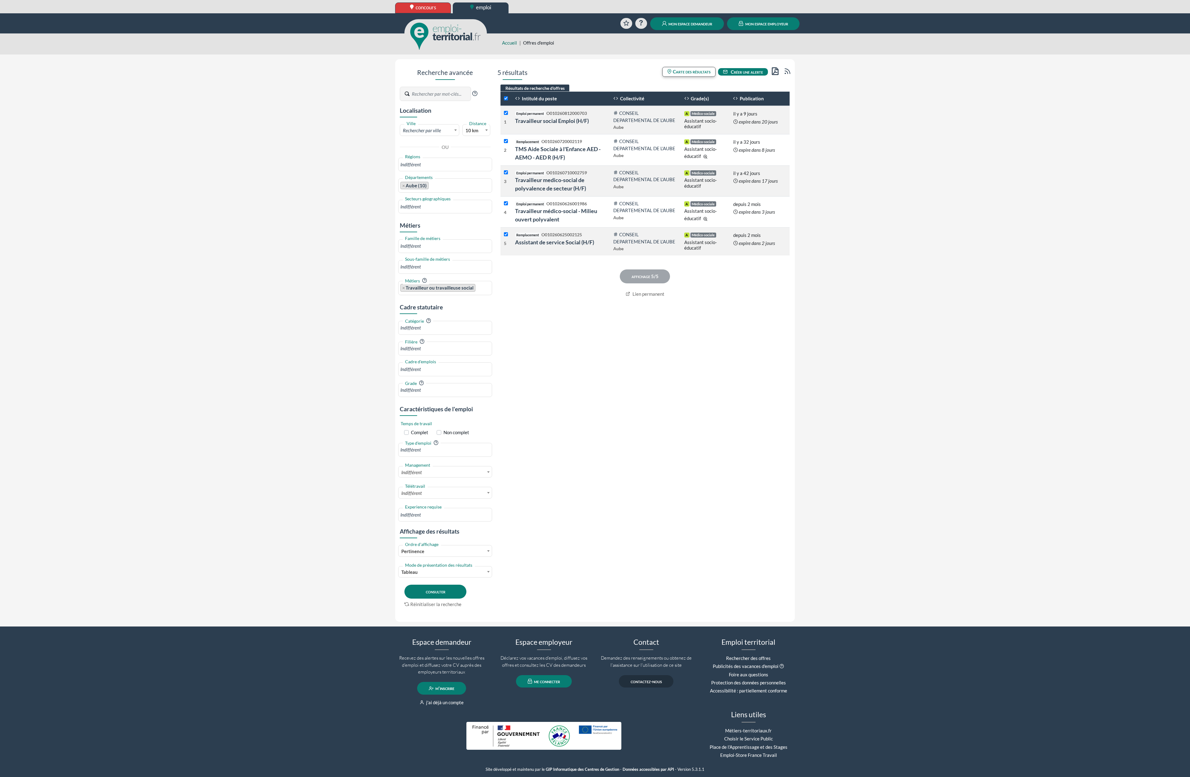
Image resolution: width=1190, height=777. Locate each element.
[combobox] (429, 130)
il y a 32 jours (746, 142)
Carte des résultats (691, 71)
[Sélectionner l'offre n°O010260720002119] (506, 141)
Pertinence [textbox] (412, 551)
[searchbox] (445, 164)
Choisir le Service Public (748, 738)
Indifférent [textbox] (411, 472)
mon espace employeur (766, 23)
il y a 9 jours (745, 113)
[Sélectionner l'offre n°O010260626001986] (506, 203)
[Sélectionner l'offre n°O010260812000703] (506, 113)
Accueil (509, 43)
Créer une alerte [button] (746, 72)
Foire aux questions (748, 674)
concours (425, 7)
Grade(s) (699, 98)
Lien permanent (648, 294)
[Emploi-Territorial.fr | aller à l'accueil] (445, 35)
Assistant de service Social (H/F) (554, 242)
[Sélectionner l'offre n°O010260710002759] (506, 172)
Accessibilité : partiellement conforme (748, 690)
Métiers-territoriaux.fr (748, 730)
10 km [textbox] (471, 130)
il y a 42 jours (746, 173)
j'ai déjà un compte (444, 702)
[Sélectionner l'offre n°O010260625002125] (506, 234)
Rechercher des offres (748, 658)
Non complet (456, 432)
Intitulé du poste (539, 98)
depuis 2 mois (747, 204)
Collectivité (631, 98)
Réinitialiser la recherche (435, 604)
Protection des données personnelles (748, 682)
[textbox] (429, 130)
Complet (419, 432)
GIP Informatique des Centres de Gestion (582, 769)
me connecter (546, 681)
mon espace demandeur (690, 23)
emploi (483, 7)
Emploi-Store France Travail (748, 755)
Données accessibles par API (648, 769)
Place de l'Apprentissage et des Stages (748, 747)
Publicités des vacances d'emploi (745, 666)
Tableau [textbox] (409, 572)
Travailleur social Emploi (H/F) (552, 120)
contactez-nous (646, 681)
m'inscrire (444, 688)
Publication (751, 98)
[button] (475, 93)
